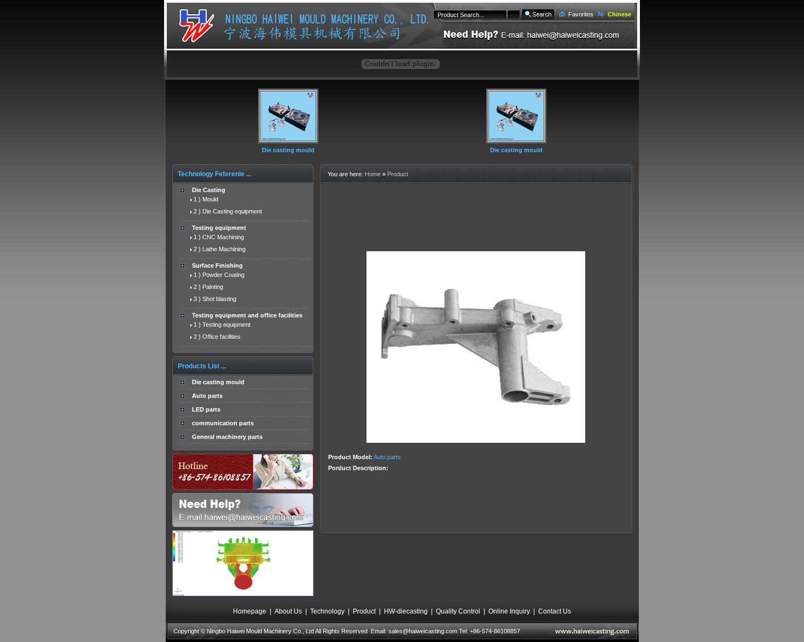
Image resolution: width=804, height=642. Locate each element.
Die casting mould (288, 150)
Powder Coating (223, 274)
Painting (212, 287)
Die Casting (208, 190)
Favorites (580, 14)
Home (373, 174)
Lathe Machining (224, 249)
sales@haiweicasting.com (422, 631)
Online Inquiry (509, 611)
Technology (327, 611)
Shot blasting (219, 299)
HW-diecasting (406, 611)
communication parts (223, 423)
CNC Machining (223, 237)
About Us (288, 611)
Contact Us (554, 611)
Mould (210, 199)
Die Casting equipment (232, 211)
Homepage (249, 611)
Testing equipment (219, 227)
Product (397, 174)
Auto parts (207, 395)
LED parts (206, 409)
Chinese (619, 14)
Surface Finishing (217, 265)
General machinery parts (227, 436)
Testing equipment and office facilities (247, 315)
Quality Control (458, 611)
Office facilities (221, 336)
